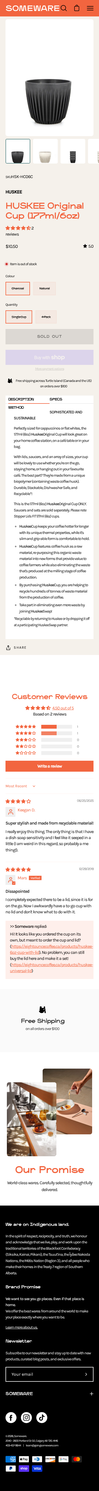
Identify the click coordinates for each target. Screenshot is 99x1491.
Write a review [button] (49, 766)
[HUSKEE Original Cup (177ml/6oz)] (18, 151)
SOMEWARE (19, 1393)
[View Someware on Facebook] (11, 1417)
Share (20, 647)
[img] (18, 801)
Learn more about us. (22, 1327)
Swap (41, 611)
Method (16, 407)
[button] (18, 228)
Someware (20, 1436)
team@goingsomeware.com (42, 1445)
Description (21, 399)
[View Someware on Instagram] (26, 1417)
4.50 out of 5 (63, 708)
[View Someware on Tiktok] (41, 1417)
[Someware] (32, 8)
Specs (56, 399)
